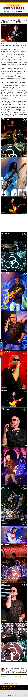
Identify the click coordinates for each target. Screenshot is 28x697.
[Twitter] (16, 1)
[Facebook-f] (14, 1)
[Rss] (11, 1)
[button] (14, 14)
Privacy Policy (10, 695)
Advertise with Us (23, 695)
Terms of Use (17, 695)
